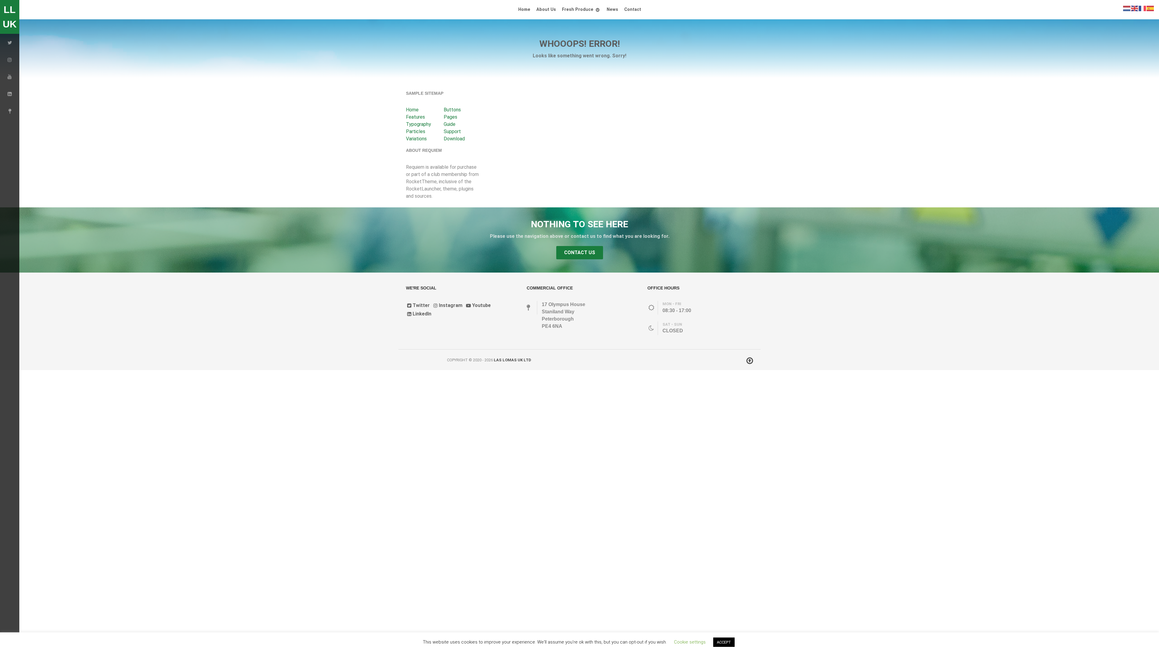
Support (452, 131)
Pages (450, 117)
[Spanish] (1150, 8)
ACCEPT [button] (724, 642)
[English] (1135, 8)
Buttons (452, 110)
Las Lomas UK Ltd (512, 360)
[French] (1143, 8)
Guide (449, 124)
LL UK (10, 17)
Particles (415, 131)
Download (454, 139)
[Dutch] (1127, 8)
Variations (416, 139)
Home (412, 110)
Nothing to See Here (579, 224)
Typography (418, 124)
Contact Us (579, 252)
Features (415, 117)
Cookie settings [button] (690, 642)
